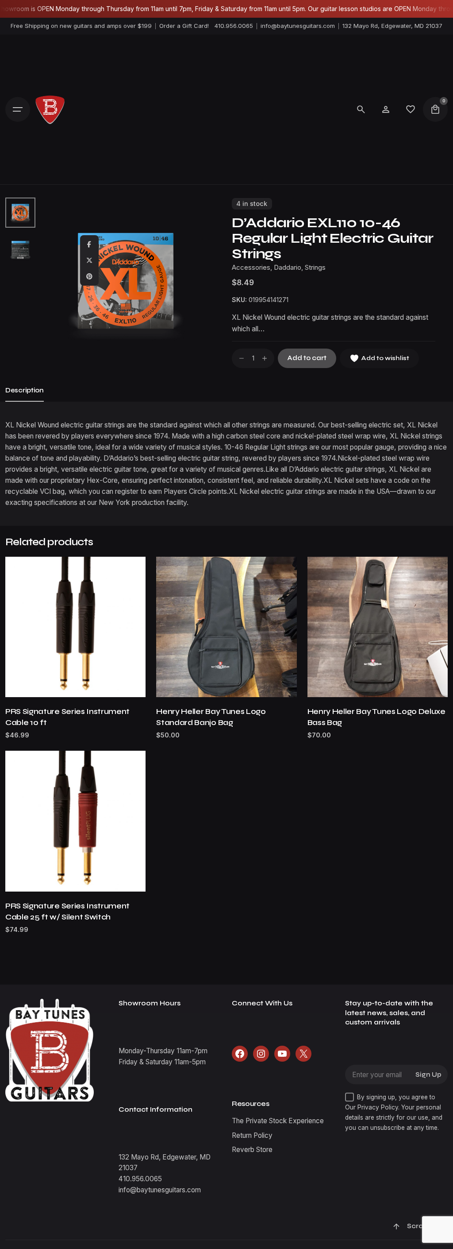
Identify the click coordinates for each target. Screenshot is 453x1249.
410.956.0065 (234, 25)
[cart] (435, 109)
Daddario (287, 268)
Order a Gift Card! (184, 25)
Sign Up (428, 1074)
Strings (315, 268)
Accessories (251, 268)
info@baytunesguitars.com (298, 25)
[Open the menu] (17, 109)
